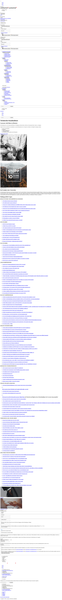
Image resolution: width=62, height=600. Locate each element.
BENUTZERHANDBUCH (6, 590)
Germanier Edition (7, 55)
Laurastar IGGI (8, 72)
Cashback (5, 104)
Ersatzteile (7, 82)
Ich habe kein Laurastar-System (6, 530)
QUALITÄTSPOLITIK (6, 589)
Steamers (5, 69)
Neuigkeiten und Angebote (6, 51)
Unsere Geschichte (7, 94)
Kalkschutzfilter (6, 76)
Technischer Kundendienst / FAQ (9, 102)
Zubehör (7, 81)
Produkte (3, 57)
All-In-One (6, 60)
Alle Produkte (6, 59)
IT (2, 4)
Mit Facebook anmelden (6, 35)
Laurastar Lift (8, 68)
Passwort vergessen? (4, 32)
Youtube (3, 594)
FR (2, 2)
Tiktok (3, 592)
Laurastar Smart (8, 62)
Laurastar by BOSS (7, 54)
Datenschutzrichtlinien (19, 549)
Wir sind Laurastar (7, 90)
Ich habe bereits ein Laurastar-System (7, 532)
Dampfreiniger (6, 73)
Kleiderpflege (8, 80)
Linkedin (3, 595)
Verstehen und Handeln (7, 95)
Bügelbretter (8, 78)
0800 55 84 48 (4, 576)
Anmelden (11, 582)
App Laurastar (6, 103)
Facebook (3, 593)
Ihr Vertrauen (6, 93)
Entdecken (8, 87)
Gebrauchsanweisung (3, 509)
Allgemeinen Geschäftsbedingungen (31, 549)
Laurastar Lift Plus (9, 67)
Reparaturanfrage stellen (4, 133)
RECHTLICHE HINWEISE (4, 597)
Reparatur (1, 497)
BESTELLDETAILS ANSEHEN (5, 18)
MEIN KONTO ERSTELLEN (5, 26)
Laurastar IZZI (8, 71)
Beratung (5, 101)
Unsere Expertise (6, 91)
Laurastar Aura (6, 53)
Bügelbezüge (8, 79)
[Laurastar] (31, 8)
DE (2, 3)
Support (3, 99)
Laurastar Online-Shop (19, 397)
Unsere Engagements (7, 92)
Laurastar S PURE (9, 63)
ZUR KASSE (2, 19)
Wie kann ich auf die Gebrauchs (8, 397)
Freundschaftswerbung (7, 98)
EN (2, 115)
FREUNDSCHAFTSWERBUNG (7, 570)
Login (2, 33)
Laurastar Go (8, 64)
